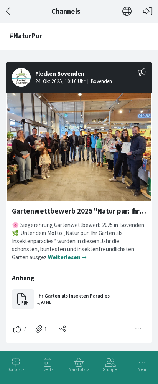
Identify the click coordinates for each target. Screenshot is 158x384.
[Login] (147, 11)
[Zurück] (8, 11)
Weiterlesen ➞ (67, 257)
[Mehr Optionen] (138, 329)
